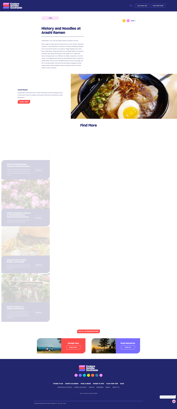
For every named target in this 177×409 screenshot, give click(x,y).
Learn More (23, 102)
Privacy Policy (60, 403)
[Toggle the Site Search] (169, 6)
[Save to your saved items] (123, 20)
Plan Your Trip (112, 384)
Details (39, 170)
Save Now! (73, 347)
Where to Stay (98, 384)
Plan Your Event (158, 5)
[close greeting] (175, 395)
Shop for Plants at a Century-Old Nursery (15, 308)
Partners (99, 387)
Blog (122, 384)
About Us (115, 387)
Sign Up (128, 347)
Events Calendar (71, 384)
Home (50, 18)
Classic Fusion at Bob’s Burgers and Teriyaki (16, 261)
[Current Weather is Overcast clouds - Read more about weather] (131, 6)
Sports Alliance (80, 387)
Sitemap (64, 403)
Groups (91, 387)
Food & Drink (86, 384)
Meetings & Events (65, 387)
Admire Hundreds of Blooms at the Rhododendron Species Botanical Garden (19, 215)
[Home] (12, 6)
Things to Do (58, 384)
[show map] (128, 20)
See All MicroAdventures (88, 331)
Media (108, 387)
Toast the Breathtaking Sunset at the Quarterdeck (18, 165)
